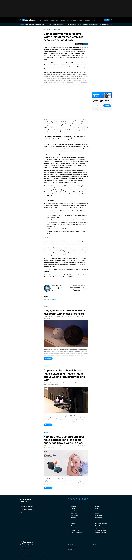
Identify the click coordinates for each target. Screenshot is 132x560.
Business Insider (55, 243)
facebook (52, 290)
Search (111, 20)
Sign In (106, 20)
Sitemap (93, 546)
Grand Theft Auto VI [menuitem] (29, 24)
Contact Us (73, 525)
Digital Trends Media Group (27, 554)
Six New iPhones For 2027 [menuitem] (41, 24)
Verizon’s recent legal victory (77, 126)
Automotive (73, 517)
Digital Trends (26, 22)
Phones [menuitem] (52, 20)
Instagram (71, 499)
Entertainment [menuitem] (64, 20)
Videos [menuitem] (93, 20)
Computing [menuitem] (45, 20)
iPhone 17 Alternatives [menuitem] (83, 24)
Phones (72, 504)
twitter (54, 290)
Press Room (94, 544)
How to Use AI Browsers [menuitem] (72, 24)
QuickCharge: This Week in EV (50, 299)
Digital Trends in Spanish (100, 530)
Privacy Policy (96, 108)
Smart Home (74, 513)
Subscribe (107, 105)
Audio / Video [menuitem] (73, 20)
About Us (73, 523)
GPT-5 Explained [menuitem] (105, 24)
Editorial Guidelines (75, 530)
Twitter (74, 499)
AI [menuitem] (40, 20)
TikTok (79, 499)
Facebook (68, 499)
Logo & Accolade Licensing (76, 532)
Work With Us (70, 544)
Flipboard (87, 499)
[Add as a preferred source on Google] (79, 44)
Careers (69, 541)
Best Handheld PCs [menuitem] (61, 24)
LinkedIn (85, 499)
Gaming (73, 508)
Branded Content (99, 525)
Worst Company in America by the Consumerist (62, 253)
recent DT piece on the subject (68, 174)
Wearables (97, 506)
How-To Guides (98, 515)
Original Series (98, 517)
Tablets (96, 504)
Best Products (98, 513)
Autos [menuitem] (80, 20)
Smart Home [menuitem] (87, 20)
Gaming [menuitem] (57, 20)
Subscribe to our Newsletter (101, 523)
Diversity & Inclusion (71, 546)
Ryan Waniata (47, 44)
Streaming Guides (99, 511)
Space (96, 508)
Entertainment (74, 515)
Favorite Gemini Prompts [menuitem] (95, 24)
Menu (20, 20)
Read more (48, 358)
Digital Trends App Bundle (100, 532)
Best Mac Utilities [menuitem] (52, 24)
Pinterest (82, 499)
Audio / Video (74, 511)
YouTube (76, 499)
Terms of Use (70, 549)
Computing (73, 506)
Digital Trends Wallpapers (100, 528)
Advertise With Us (75, 528)
